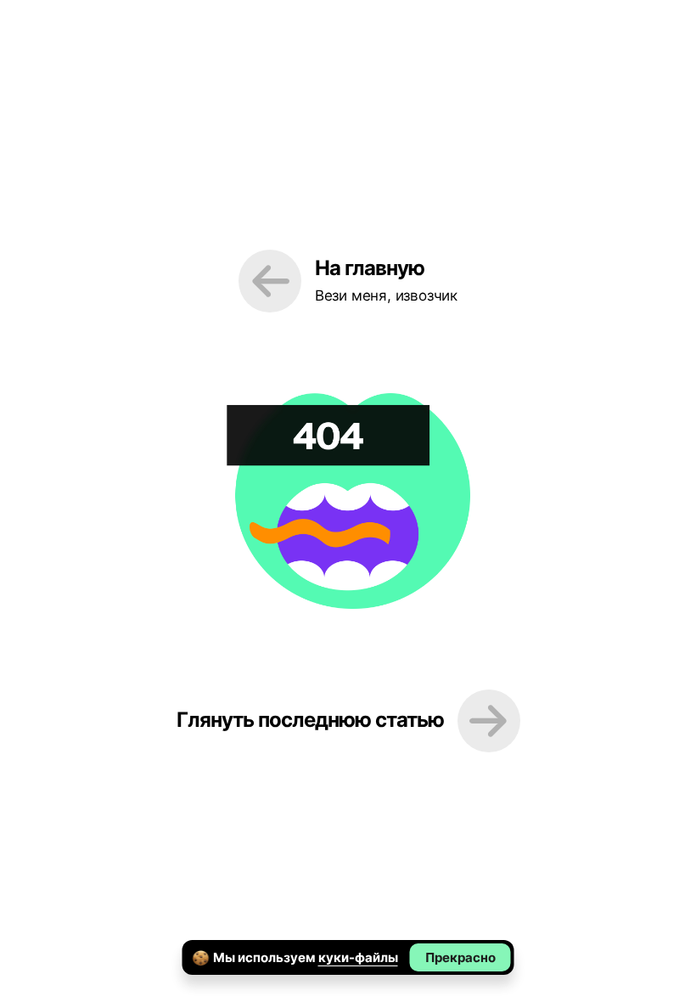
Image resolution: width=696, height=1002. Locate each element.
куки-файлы (358, 957)
